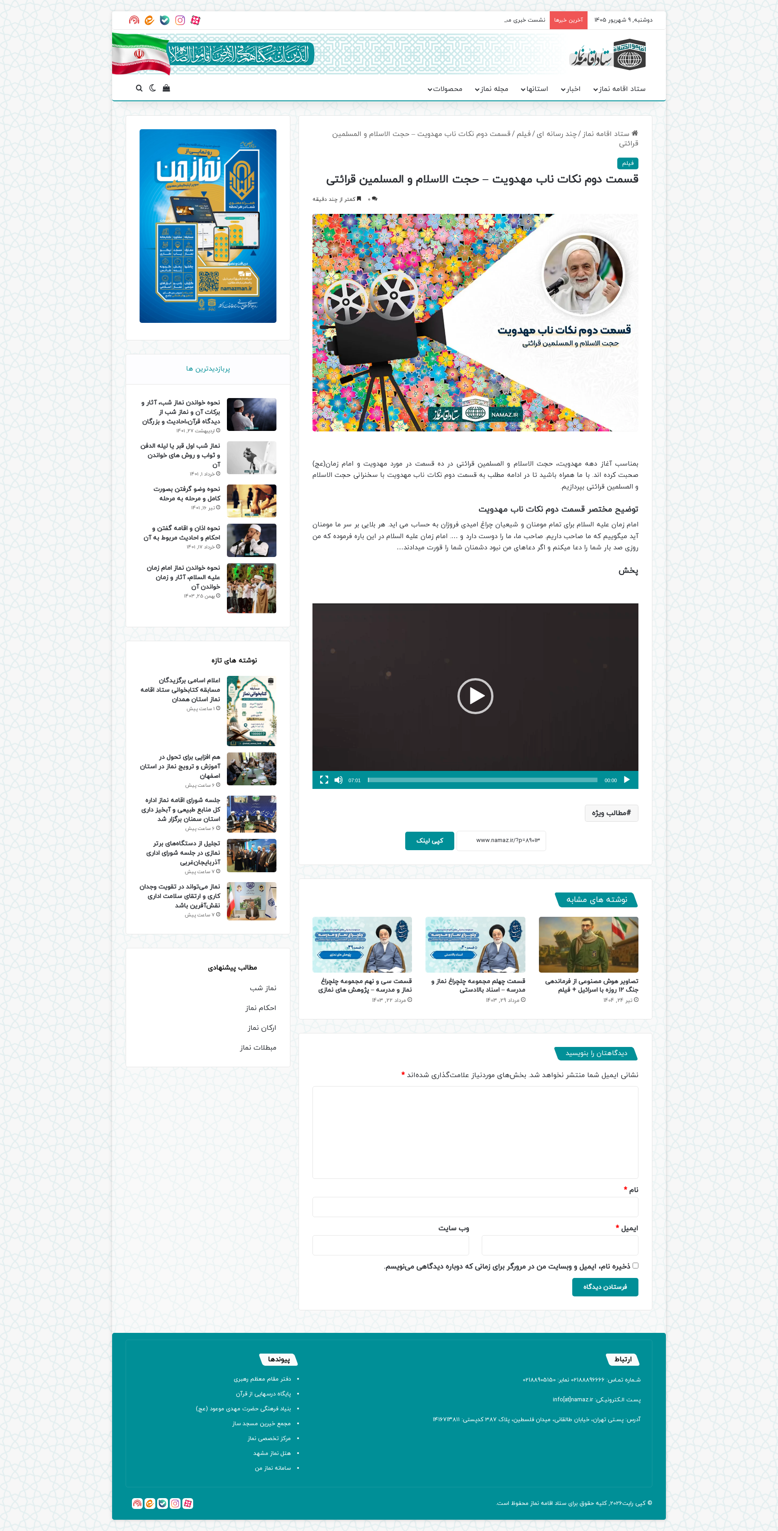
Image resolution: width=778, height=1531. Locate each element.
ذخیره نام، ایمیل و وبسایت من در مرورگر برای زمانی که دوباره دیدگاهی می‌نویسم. (507, 1267)
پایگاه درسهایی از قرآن (263, 1394)
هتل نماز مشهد (272, 1453)
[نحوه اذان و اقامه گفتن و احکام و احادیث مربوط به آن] (251, 540)
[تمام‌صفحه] (324, 779)
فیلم (523, 134)
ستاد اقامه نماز (622, 89)
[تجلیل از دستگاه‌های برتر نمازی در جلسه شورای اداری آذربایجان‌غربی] (251, 855)
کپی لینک (429, 841)
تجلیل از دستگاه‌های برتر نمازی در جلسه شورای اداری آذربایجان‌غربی (183, 853)
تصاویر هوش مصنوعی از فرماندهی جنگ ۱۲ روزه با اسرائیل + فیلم (591, 985)
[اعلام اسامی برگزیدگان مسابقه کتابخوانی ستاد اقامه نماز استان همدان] (251, 711)
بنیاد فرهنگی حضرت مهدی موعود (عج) (243, 1409)
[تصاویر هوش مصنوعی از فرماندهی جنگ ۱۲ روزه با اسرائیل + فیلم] (588, 945)
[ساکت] (338, 779)
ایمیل (627, 1228)
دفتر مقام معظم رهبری (262, 1379)
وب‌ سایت (454, 1228)
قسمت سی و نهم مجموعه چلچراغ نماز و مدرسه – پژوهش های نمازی (365, 985)
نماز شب (263, 988)
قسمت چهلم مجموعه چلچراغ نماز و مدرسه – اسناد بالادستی (478, 985)
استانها (537, 89)
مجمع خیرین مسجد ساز (261, 1424)
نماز (534, 1503)
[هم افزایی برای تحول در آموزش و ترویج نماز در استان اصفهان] (251, 768)
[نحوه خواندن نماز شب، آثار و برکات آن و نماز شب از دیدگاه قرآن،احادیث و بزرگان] (251, 414)
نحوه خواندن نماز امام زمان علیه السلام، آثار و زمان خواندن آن (183, 577)
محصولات (447, 89)
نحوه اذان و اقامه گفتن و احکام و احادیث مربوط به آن (182, 533)
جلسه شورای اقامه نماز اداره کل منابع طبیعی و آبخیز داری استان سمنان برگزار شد (180, 810)
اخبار (573, 89)
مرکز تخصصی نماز (269, 1439)
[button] (475, 696)
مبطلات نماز (258, 1048)
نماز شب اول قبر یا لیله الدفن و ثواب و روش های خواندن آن (180, 455)
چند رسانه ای (557, 134)
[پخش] (626, 779)
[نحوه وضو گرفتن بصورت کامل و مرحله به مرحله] (251, 501)
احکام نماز (260, 1008)
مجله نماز (494, 89)
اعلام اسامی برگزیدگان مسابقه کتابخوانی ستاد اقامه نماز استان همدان (180, 690)
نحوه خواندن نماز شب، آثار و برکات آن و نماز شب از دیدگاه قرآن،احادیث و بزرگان (180, 412)
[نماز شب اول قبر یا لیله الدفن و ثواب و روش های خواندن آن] (251, 457)
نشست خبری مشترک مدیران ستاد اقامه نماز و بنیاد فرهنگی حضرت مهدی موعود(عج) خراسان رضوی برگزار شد (412, 20)
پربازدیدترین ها (208, 369)
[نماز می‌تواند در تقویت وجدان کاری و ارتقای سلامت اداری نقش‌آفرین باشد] (251, 901)
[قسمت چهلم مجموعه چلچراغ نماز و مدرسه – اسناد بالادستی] (475, 945)
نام (631, 1190)
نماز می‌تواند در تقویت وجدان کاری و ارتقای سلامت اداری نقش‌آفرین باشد (180, 896)
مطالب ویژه (609, 813)
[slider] (482, 780)
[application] (475, 696)
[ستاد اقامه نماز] (607, 54)
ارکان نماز (262, 1028)
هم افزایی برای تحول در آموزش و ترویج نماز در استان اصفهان (180, 766)
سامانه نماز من (273, 1468)
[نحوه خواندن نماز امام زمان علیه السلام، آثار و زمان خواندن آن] (251, 588)
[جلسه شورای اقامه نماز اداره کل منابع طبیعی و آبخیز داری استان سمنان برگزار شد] (251, 814)
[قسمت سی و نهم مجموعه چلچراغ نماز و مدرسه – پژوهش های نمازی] (362, 945)
